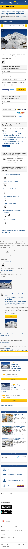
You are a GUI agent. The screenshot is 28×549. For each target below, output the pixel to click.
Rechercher (21, 89)
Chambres (14, 82)
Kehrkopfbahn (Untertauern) (11, 196)
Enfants (9, 82)
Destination (5, 107)
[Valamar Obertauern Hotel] (5, 418)
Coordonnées (4, 527)
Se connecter (18, 530)
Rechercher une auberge (10, 143)
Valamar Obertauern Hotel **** (18, 415)
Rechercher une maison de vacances (13, 137)
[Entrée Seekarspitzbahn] (6, 284)
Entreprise (18, 527)
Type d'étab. (21, 82)
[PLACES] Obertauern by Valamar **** (19, 439)
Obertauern (9, 7)
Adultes (4, 82)
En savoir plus (4, 342)
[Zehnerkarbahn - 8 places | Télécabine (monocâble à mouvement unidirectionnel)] (5, 194)
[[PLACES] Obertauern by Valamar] (5, 442)
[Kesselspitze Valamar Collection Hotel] (5, 430)
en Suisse (18, 370)
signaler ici (7, 348)
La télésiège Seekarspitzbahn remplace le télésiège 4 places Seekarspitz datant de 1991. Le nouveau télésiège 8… (15, 303)
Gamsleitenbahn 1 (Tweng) (10, 181)
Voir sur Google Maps (7, 270)
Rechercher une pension (10, 135)
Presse (3, 534)
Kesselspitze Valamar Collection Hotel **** (19, 427)
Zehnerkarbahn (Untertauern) (11, 189)
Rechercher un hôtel (9, 132)
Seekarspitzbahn (6, 261)
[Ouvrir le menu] (2, 2)
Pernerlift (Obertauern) (9, 219)
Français (7, 521)
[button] (8, 90)
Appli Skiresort (5, 502)
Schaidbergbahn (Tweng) (10, 203)
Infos (11, 316)
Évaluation (13, 379)
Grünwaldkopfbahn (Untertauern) (12, 174)
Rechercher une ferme (9, 139)
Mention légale (5, 530)
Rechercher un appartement (11, 134)
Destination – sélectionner (9, 76)
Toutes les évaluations (6, 405)
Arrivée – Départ (6, 71)
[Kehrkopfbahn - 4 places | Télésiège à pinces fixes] (5, 201)
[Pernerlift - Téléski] (5, 225)
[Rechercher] (25, 2)
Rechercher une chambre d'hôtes (12, 141)
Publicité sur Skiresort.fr (8, 538)
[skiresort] (14, 2)
